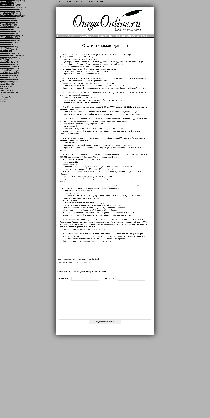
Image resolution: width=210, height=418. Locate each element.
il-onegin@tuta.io (94, 259)
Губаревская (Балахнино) (96, 35)
